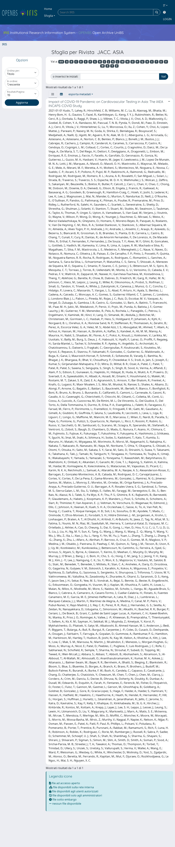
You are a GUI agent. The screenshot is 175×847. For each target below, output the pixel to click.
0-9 (61, 61)
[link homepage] (21, 12)
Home (48, 9)
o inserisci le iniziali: (65, 76)
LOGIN (167, 19)
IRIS (4, 44)
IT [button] (164, 5)
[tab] (53, 94)
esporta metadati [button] (80, 94)
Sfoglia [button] (48, 16)
